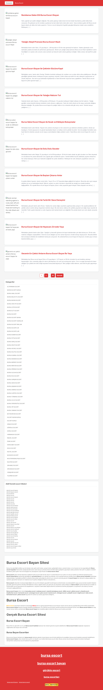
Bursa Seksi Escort (13, 383)
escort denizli (10, 493)
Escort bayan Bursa (12, 576)
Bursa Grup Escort (13, 345)
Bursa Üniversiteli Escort (16, 403)
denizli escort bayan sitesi (14, 546)
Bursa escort (10, 574)
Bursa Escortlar (13, 328)
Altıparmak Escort (13, 286)
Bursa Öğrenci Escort (14, 369)
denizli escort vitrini (12, 544)
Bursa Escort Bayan (14, 317)
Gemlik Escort (12, 424)
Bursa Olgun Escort (14, 372)
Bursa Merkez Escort (14, 362)
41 (53, 275)
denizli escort (10, 495)
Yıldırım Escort (12, 476)
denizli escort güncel (12, 532)
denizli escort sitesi (12, 519)
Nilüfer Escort (12, 462)
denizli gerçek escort (12, 542)
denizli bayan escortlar (13, 524)
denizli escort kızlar (12, 509)
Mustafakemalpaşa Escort (16, 458)
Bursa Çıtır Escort (13, 307)
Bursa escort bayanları (83, 576)
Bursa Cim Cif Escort (14, 304)
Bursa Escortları (13, 331)
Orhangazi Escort (13, 469)
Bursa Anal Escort (13, 293)
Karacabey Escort (13, 445)
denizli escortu (11, 504)
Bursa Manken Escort (14, 359)
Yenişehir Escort (13, 472)
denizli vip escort (11, 522)
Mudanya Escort (13, 455)
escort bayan (73, 578)
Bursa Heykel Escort (14, 348)
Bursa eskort (75, 584)
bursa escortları (51, 677)
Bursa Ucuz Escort (13, 400)
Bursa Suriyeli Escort (14, 393)
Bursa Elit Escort (13, 310)
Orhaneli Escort (12, 465)
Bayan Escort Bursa (14, 290)
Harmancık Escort (13, 434)
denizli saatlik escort (12, 514)
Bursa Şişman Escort (14, 386)
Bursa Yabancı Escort (14, 410)
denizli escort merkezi (13, 529)
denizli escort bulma (12, 536)
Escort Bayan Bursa (14, 417)
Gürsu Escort (12, 431)
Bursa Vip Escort (13, 407)
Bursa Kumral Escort (14, 355)
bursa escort (51, 655)
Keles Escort (11, 448)
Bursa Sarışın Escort (14, 379)
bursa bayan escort (24, 682)
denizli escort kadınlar (13, 510)
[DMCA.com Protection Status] (51, 685)
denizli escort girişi (12, 531)
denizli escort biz (11, 548)
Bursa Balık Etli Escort (15, 297)
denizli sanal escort (12, 507)
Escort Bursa (11, 420)
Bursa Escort (19, 3)
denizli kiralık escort (12, 515)
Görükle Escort (12, 427)
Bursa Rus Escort (13, 376)
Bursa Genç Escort (13, 341)
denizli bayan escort (12, 492)
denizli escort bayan (12, 490)
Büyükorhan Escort (14, 414)
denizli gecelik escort (13, 512)
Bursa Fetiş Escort (13, 338)
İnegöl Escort (12, 438)
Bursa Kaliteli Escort (14, 352)
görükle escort (51, 670)
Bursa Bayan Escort (14, 300)
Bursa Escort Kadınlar (15, 321)
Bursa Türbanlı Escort (15, 396)
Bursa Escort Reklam (14, 324)
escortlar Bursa (36, 576)
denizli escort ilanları (12, 505)
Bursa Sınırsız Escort (14, 389)
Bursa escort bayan (12, 591)
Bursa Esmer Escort (14, 334)
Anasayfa (9, 3)
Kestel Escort (12, 451)
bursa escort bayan (51, 663)
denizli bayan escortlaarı (13, 527)
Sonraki (59, 275)
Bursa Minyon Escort (14, 365)
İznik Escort (11, 441)
